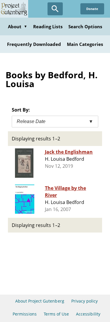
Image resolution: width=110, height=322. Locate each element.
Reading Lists (47, 26)
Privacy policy (84, 301)
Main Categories (85, 44)
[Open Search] (55, 8)
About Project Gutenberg (39, 301)
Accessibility (88, 314)
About (17, 26)
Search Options (85, 26)
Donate (92, 8)
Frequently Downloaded (34, 44)
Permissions (24, 314)
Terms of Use (56, 314)
